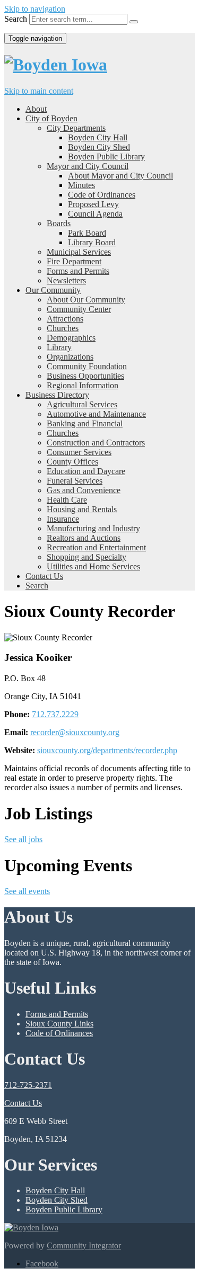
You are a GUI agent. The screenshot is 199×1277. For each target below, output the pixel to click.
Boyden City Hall (97, 137)
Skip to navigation (34, 8)
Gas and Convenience (83, 490)
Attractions (65, 318)
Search (15, 18)
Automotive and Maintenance (96, 413)
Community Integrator (84, 1245)
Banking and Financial (85, 423)
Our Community (53, 289)
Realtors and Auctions (83, 537)
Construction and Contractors (96, 442)
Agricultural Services (82, 404)
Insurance (63, 518)
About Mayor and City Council (120, 175)
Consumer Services (79, 452)
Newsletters (66, 280)
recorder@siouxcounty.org (74, 732)
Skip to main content (38, 90)
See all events (27, 891)
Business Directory (57, 394)
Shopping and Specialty (86, 556)
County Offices (72, 461)
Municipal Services (79, 251)
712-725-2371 (28, 1085)
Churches (63, 328)
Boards (59, 223)
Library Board (92, 242)
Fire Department (74, 261)
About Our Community (86, 299)
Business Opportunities (85, 375)
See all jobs (23, 839)
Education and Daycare (86, 471)
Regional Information (82, 385)
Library (59, 347)
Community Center (79, 309)
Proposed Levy (93, 204)
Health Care (67, 499)
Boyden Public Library (106, 156)
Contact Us (44, 576)
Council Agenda (95, 213)
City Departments (76, 127)
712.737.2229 (55, 714)
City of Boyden (51, 118)
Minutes (81, 185)
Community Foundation (87, 366)
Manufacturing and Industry (93, 528)
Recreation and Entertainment (96, 547)
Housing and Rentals (82, 509)
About (36, 108)
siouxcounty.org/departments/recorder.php (107, 750)
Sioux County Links (59, 1023)
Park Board (87, 232)
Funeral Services (74, 480)
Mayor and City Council (87, 166)
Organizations (70, 356)
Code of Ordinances (101, 194)
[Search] (133, 21)
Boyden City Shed (99, 146)
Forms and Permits (78, 270)
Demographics (71, 337)
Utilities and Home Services (93, 566)
